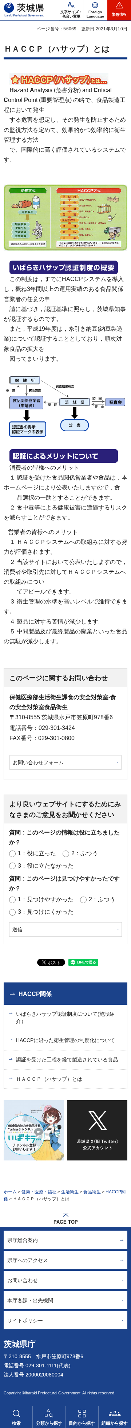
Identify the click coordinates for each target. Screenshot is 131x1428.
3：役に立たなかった (46, 866)
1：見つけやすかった (46, 899)
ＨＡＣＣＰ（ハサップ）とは (49, 1079)
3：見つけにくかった (46, 912)
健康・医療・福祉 (38, 1191)
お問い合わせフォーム (38, 762)
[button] (95, 10)
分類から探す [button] (49, 1423)
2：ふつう (84, 853)
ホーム (10, 1191)
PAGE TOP (65, 1222)
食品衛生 (92, 1191)
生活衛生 (70, 1191)
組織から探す (115, 1423)
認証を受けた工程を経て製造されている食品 (67, 1060)
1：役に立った (37, 853)
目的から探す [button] (82, 1423)
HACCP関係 (35, 994)
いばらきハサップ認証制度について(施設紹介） (65, 1017)
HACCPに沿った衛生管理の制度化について (65, 1040)
